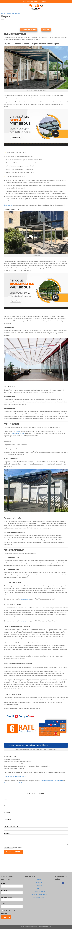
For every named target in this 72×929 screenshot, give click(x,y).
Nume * (6, 799)
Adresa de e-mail (6, 897)
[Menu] (2, 6)
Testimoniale (43, 1)
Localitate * (7, 819)
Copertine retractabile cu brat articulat (51, 780)
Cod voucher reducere (11, 826)
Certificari (39, 886)
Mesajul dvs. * (8, 833)
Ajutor (24, 1)
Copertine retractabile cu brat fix (14, 783)
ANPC (39, 888)
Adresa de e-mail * (9, 806)
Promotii (17, 431)
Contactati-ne (8, 205)
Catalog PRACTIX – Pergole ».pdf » (15, 776)
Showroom (30, 1)
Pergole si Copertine (7, 13)
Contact (39, 880)
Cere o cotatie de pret (17, 433)
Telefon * (7, 813)
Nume (3, 883)
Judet (3, 904)
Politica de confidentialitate (39, 894)
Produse (17, 13)
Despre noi (39, 883)
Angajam (36, 1)
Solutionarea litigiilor (39, 897)
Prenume (4, 890)
